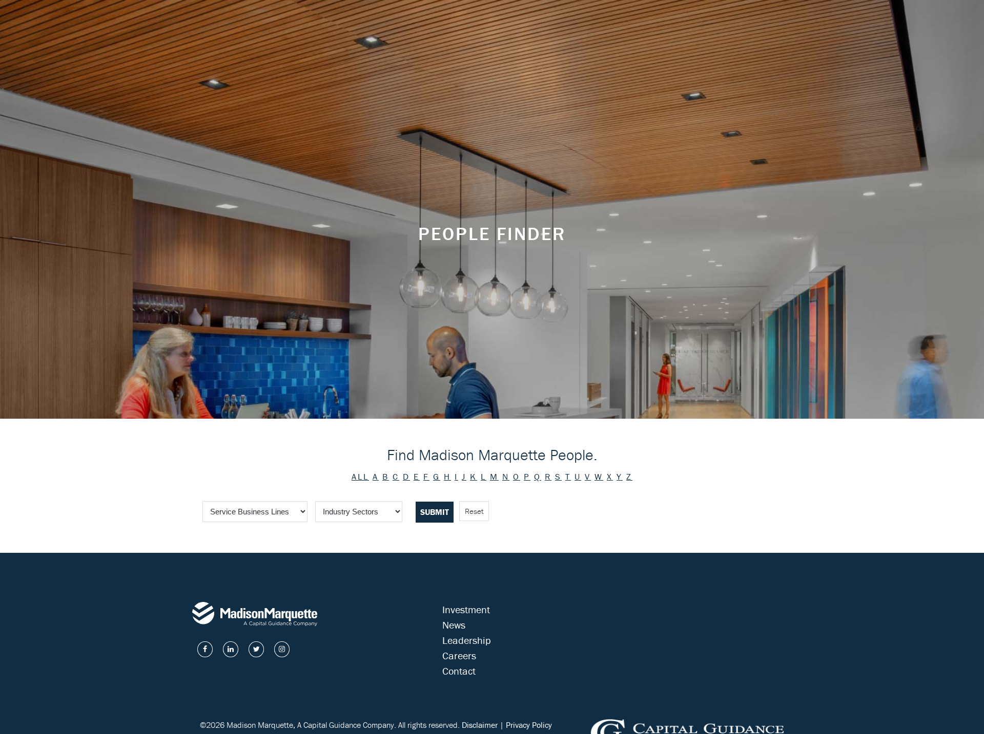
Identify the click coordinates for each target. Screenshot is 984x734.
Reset (474, 511)
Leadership (466, 640)
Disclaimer (480, 725)
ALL (360, 476)
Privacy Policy (529, 725)
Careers (459, 655)
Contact (459, 670)
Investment (466, 609)
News (453, 624)
